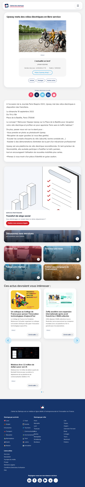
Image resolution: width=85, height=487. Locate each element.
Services (7, 454)
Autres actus (51, 80)
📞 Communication (29, 431)
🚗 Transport (8, 431)
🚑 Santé (7, 442)
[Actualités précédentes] (8, 340)
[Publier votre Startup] (38, 277)
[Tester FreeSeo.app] (38, 259)
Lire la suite (32, 334)
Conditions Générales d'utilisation (14, 467)
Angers (66, 426)
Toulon (66, 423)
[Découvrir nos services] (77, 239)
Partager (40, 80)
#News (42, 55)
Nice (35, 431)
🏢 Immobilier (27, 445)
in (48, 94)
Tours (65, 436)
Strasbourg (37, 439)
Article (32, 80)
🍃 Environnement (28, 435)
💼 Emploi (7, 424)
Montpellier (37, 436)
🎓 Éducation (8, 435)
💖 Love (6, 420)
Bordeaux (37, 442)
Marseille (37, 423)
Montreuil (67, 439)
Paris (35, 420)
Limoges (66, 434)
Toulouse (37, 428)
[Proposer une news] (77, 259)
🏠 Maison (7, 445)
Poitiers (66, 442)
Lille (65, 420)
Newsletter (7, 457)
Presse (6, 462)
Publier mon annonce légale (18, 223)
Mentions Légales (9, 465)
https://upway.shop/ (42, 72)
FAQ (5, 470)
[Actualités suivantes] (76, 340)
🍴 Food (25, 420)
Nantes (36, 434)
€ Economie (7, 428)
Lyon (35, 426)
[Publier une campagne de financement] (77, 277)
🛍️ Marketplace (9, 438)
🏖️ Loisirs (26, 442)
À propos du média (10, 459)
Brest (65, 431)
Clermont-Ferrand (69, 428)
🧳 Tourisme (26, 428)
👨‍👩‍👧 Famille (26, 424)
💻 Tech (25, 438)
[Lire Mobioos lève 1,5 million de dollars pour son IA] (25, 353)
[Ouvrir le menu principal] (77, 5)
